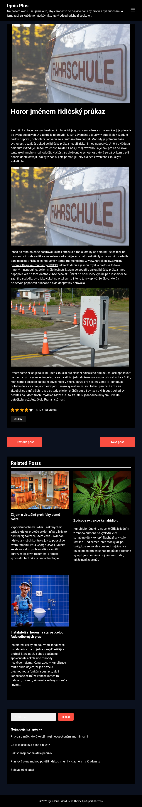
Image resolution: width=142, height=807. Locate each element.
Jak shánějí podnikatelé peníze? (31, 753)
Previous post (25, 442)
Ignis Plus (17, 5)
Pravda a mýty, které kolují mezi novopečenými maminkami (49, 736)
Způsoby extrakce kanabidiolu (95, 520)
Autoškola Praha (41, 399)
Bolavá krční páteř (22, 770)
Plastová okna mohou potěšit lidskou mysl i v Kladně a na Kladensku (56, 761)
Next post (117, 442)
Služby (18, 419)
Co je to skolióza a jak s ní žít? (30, 745)
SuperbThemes (94, 801)
